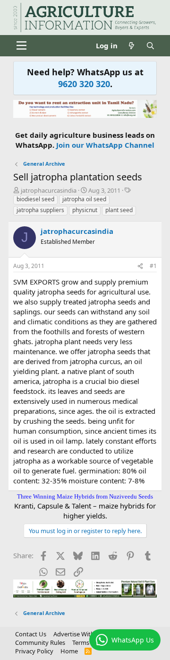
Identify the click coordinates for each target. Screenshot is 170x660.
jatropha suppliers (40, 210)
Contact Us (30, 634)
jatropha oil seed (84, 199)
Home (69, 651)
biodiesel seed (35, 199)
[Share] (140, 266)
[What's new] (131, 45)
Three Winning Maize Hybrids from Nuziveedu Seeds (85, 496)
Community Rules (40, 642)
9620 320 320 (84, 83)
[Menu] (21, 45)
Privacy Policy (34, 651)
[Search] (150, 45)
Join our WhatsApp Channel (105, 145)
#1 (153, 266)
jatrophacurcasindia (48, 190)
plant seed (119, 210)
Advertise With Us (78, 634)
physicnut (84, 210)
